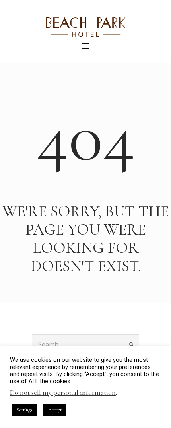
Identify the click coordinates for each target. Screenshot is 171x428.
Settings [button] (25, 410)
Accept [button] (55, 410)
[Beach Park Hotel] (85, 27)
